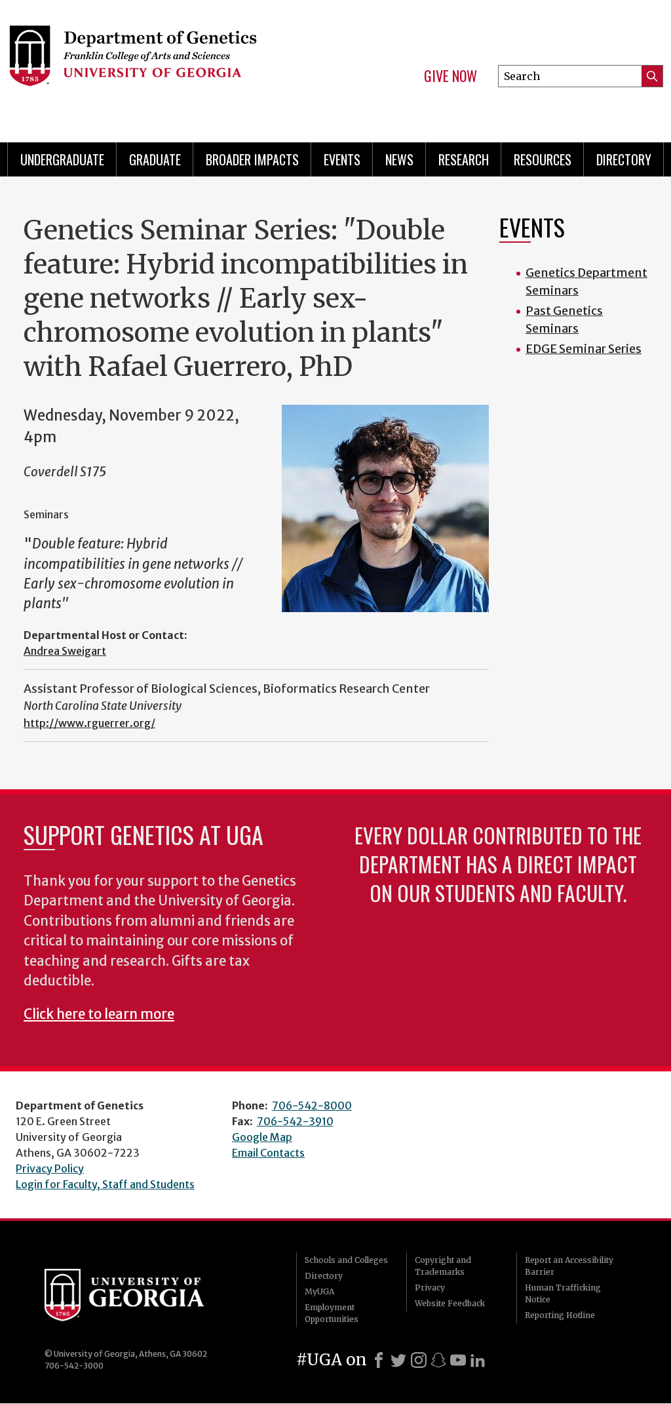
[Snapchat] (438, 1360)
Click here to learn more (99, 1014)
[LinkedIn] (478, 1360)
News (399, 159)
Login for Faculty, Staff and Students (105, 1184)
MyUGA (319, 1291)
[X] (398, 1360)
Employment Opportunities (331, 1313)
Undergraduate (62, 159)
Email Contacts (268, 1152)
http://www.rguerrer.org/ (89, 723)
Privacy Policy (50, 1168)
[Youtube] (458, 1360)
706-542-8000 (312, 1105)
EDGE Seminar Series (584, 348)
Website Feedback (450, 1303)
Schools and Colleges (346, 1260)
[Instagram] (419, 1360)
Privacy (430, 1287)
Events (342, 159)
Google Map (262, 1137)
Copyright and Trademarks (443, 1266)
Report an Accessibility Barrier (569, 1266)
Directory (623, 159)
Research (463, 159)
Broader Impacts (252, 159)
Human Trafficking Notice (563, 1293)
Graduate (155, 159)
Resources (542, 159)
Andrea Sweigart (65, 650)
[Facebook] (379, 1360)
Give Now (450, 76)
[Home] (156, 66)
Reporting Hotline (560, 1315)
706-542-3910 (295, 1121)
